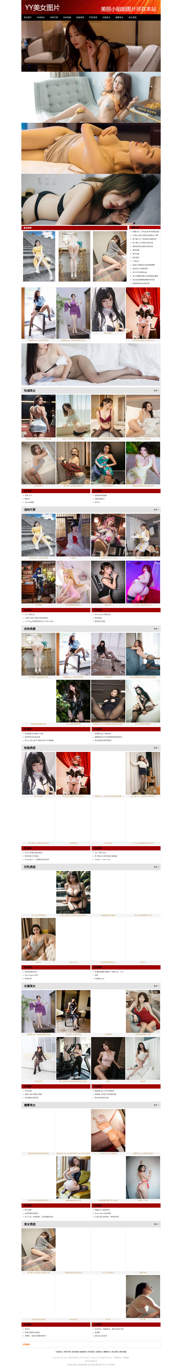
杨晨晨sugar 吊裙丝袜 (103, 580)
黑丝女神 (38, 928)
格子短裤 (28, 1057)
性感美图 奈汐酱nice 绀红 (34, 580)
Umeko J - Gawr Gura (102, 706)
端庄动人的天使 (101, 1183)
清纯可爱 (54, 17)
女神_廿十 (28, 342)
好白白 (97, 349)
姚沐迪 (143, 928)
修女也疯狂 (108, 180)
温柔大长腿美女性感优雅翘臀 (144, 112)
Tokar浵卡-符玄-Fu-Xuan (108, 405)
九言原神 (38, 452)
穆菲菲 (27, 346)
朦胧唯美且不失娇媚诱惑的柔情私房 (108, 584)
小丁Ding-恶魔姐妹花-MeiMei (143, 690)
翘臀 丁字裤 (142, 1047)
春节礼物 (136, 101)
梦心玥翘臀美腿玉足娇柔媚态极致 (145, 123)
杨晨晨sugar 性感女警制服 (38, 187)
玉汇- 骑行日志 (100, 700)
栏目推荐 (98, 338)
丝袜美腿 (67, 17)
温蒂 (96, 822)
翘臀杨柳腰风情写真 (73, 1047)
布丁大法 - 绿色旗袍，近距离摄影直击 (39, 1064)
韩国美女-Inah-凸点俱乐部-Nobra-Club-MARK (73, 1000)
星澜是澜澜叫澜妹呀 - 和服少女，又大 (109, 819)
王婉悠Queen (99, 825)
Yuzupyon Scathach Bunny (143, 452)
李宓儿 (143, 809)
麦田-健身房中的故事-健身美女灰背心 (73, 928)
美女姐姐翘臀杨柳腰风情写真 (144, 126)
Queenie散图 (29, 349)
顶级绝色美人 (100, 346)
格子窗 (143, 1166)
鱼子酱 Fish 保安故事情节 (73, 333)
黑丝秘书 (136, 104)
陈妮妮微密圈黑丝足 (38, 571)
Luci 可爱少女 (30, 461)
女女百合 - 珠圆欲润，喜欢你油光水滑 (109, 1176)
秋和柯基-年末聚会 (32, 703)
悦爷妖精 (98, 465)
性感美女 (41, 17)
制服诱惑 (80, 17)
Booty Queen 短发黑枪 (103, 1060)
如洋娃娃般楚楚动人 (108, 809)
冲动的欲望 (73, 1166)
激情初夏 (136, 97)
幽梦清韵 (143, 1119)
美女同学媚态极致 (38, 1166)
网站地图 (122, 1199)
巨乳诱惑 (93, 17)
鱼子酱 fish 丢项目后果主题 (143, 89)
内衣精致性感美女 (31, 1060)
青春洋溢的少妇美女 (32, 1179)
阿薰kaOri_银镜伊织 (102, 1057)
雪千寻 (108, 1166)
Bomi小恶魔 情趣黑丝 (143, 571)
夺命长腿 (28, 938)
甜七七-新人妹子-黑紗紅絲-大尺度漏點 (39, 587)
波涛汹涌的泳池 (31, 819)
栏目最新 (28, 338)
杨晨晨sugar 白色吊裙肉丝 (104, 938)
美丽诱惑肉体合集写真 (141, 130)
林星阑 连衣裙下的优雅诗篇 (105, 941)
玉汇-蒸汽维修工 (108, 1119)
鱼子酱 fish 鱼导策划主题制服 (106, 703)
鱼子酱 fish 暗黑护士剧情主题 (38, 1119)
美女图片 (28, 17)
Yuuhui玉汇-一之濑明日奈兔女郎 (37, 706)
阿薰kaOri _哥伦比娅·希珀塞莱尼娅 (146, 78)
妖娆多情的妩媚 (101, 342)
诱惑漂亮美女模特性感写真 (143, 93)
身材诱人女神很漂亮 (140, 115)
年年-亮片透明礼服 (140, 119)
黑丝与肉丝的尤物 (101, 945)
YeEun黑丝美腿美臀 (73, 571)
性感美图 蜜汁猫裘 (108, 762)
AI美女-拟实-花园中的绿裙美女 (36, 465)
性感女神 (28, 825)
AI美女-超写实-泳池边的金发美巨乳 (73, 762)
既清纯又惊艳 (100, 468)
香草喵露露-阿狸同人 (73, 452)
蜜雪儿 (38, 809)
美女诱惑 (132, 17)
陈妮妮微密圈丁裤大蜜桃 (108, 1047)
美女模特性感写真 (31, 945)
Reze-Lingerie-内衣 (31, 822)
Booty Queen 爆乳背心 (103, 461)
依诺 (108, 928)
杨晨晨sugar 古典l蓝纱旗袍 (143, 1000)
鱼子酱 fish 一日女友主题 (38, 405)
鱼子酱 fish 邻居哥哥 (143, 405)
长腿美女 (106, 17)
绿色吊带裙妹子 (108, 333)
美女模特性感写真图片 (103, 587)
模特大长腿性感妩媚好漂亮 (38, 1047)
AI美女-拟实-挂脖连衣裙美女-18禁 (145, 82)
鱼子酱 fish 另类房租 (143, 286)
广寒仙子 (136, 108)
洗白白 (27, 1176)
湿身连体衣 (38, 333)
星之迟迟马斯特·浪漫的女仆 (143, 187)
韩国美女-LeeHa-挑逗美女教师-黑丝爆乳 (108, 571)
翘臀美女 (119, 17)
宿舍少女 (108, 452)
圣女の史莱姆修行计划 (143, 762)
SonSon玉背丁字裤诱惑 (108, 1000)
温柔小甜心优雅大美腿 (33, 941)
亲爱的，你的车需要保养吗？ (36, 1183)
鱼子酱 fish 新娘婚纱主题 (38, 524)
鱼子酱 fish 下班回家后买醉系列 (144, 86)
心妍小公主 (73, 809)
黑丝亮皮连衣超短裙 (32, 584)
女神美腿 (108, 881)
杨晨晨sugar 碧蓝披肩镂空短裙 (73, 187)
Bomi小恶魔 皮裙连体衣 (34, 700)
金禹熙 (97, 1179)
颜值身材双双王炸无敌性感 (143, 333)
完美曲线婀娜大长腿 (143, 881)
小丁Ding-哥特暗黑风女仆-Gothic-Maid (39, 468)
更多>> (156, 237)
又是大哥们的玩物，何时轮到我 (107, 1064)
